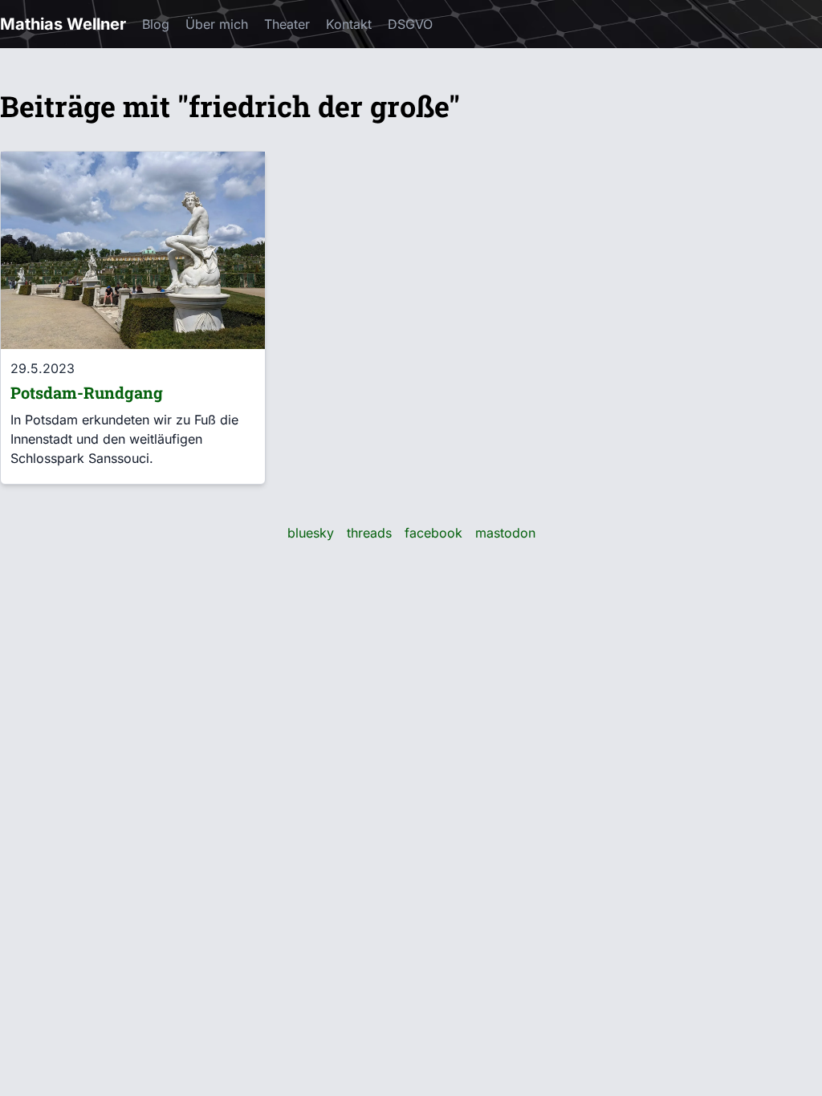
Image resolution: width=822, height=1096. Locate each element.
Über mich (216, 24)
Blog (155, 24)
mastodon (505, 533)
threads (369, 533)
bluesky (310, 533)
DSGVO (410, 24)
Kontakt (349, 24)
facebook (433, 533)
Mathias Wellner (63, 24)
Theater (287, 24)
